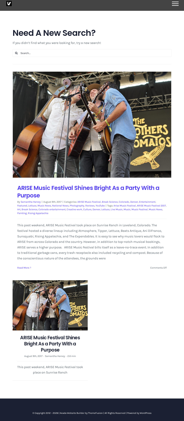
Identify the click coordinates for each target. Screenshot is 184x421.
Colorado (124, 201)
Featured (22, 205)
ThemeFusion (95, 413)
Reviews (90, 205)
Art (18, 209)
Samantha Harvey (31, 201)
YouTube (100, 205)
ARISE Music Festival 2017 (151, 205)
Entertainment (147, 201)
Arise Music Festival (125, 205)
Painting (22, 213)
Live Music (117, 209)
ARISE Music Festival (89, 201)
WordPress (145, 413)
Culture (87, 209)
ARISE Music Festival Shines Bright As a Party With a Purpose (88, 191)
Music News (44, 205)
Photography (77, 205)
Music (127, 209)
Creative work (74, 209)
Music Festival (140, 209)
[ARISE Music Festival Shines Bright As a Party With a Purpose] (92, 125)
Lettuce (32, 205)
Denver (134, 201)
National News (60, 205)
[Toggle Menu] (175, 4)
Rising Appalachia (38, 213)
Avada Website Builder (72, 413)
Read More (23, 267)
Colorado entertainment (52, 209)
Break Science (110, 201)
